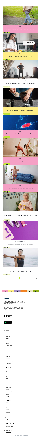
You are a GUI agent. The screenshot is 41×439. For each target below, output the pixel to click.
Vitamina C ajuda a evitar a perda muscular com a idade (20, 56)
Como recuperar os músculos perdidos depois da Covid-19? (20, 244)
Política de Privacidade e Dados (10, 424)
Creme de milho (8, 389)
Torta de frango (8, 394)
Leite (6, 376)
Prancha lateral (8, 356)
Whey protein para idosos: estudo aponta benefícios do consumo (20, 110)
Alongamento (8, 358)
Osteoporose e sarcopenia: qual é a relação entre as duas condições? (20, 29)
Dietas (7, 407)
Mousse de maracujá (9, 391)
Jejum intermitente (8, 347)
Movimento (21, 80)
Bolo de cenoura (8, 387)
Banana (7, 378)
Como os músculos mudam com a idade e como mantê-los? (20, 188)
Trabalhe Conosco (7, 330)
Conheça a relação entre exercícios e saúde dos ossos (21, 271)
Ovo (6, 374)
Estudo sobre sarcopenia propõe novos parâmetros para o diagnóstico (20, 133)
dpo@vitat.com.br (8, 432)
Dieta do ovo (8, 340)
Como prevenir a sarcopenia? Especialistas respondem (20, 161)
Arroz (6, 369)
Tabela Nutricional (9, 367)
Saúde (20, 26)
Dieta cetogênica (8, 341)
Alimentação (17, 53)
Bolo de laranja (8, 392)
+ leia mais (6, 32)
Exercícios (7, 405)
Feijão (6, 371)
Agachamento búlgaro (9, 354)
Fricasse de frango (8, 396)
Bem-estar (23, 53)
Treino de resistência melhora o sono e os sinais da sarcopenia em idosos (20, 83)
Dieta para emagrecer (9, 345)
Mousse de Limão (8, 385)
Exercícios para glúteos (9, 363)
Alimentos (7, 402)
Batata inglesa (8, 372)
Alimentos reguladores (9, 348)
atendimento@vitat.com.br (8, 328)
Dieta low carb (8, 338)
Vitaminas (7, 409)
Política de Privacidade (9, 426)
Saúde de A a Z (8, 400)
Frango (7, 379)
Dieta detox (7, 343)
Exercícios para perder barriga (10, 361)
